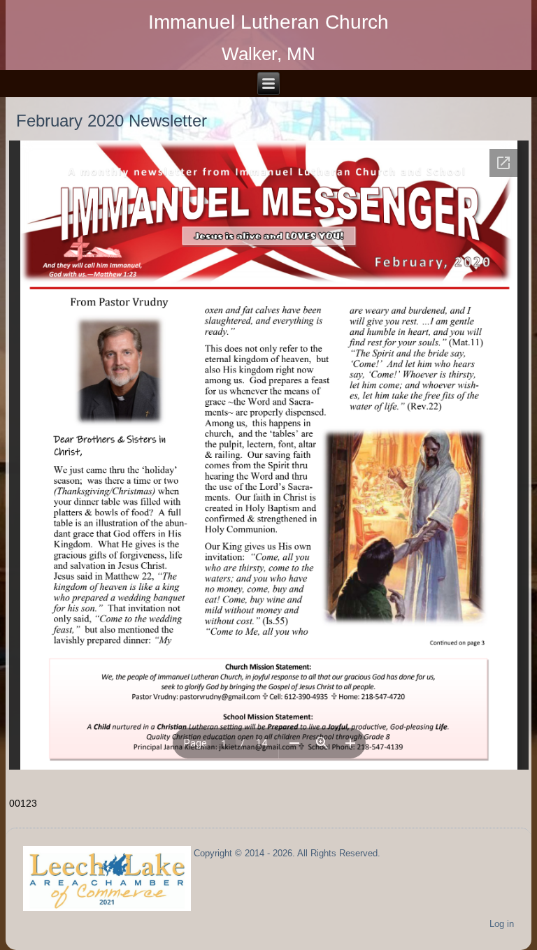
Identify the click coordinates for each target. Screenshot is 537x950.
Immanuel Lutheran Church (268, 22)
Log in (501, 924)
